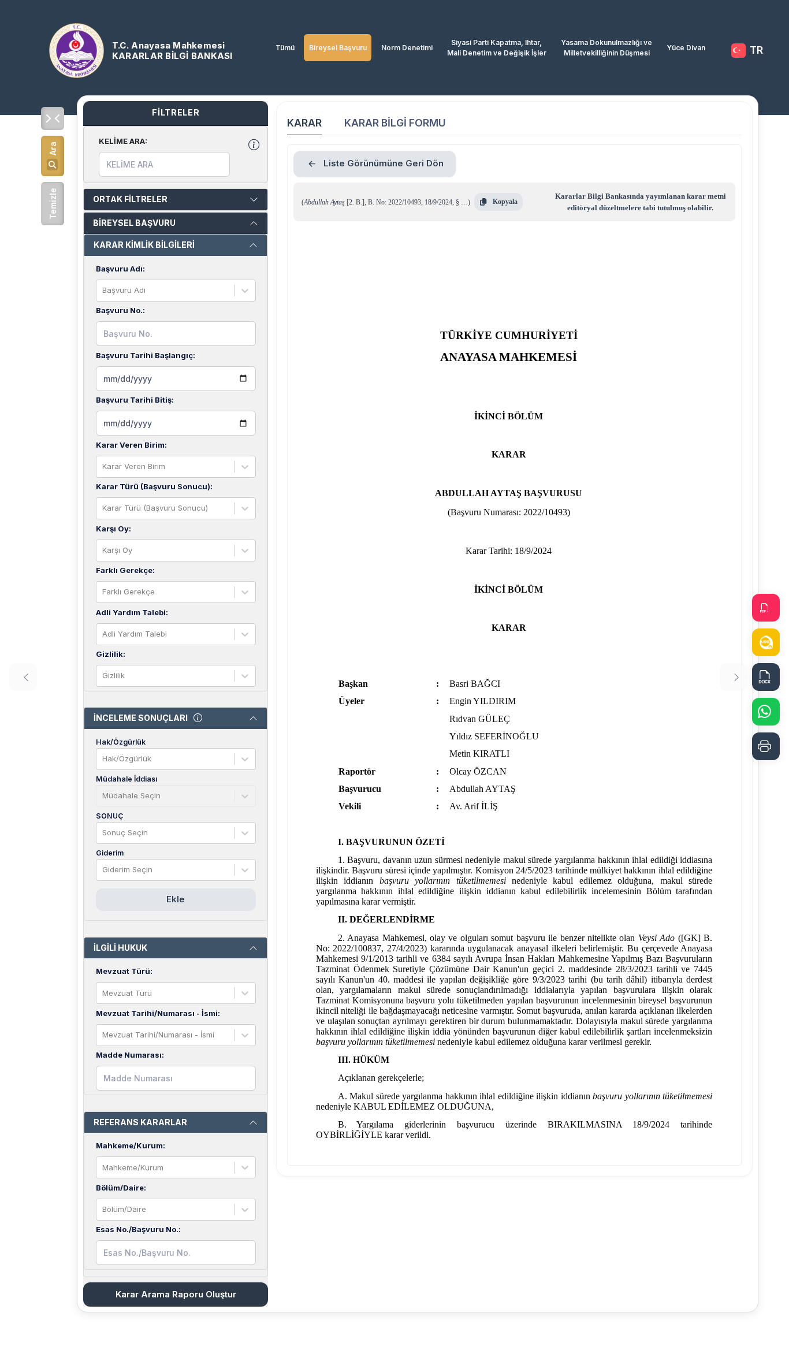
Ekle (175, 899)
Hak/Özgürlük (121, 742)
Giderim (110, 853)
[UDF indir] (766, 642)
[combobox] (103, 290)
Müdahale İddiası (126, 779)
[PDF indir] (766, 608)
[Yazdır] (766, 746)
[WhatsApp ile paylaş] (766, 712)
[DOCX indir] (766, 677)
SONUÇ (109, 816)
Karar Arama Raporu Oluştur (176, 1294)
